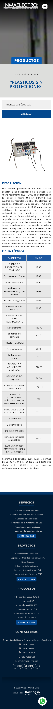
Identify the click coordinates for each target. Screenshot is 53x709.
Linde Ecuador (27, 562)
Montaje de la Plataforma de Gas (27, 522)
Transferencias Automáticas (27, 527)
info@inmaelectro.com (28, 661)
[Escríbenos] (42, 701)
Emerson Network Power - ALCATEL (28, 574)
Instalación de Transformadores (28, 531)
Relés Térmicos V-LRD (27, 617)
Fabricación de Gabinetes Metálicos (27, 514)
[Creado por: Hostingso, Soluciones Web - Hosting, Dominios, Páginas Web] (26, 692)
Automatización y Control (28, 510)
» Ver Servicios (26, 536)
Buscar (27, 114)
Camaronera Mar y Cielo (27, 553)
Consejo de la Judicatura (27, 566)
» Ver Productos (26, 622)
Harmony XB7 (28, 601)
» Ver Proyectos (26, 579)
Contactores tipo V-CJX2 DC (27, 613)
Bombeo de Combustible (27, 518)
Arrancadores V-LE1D (28, 609)
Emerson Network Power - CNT (27, 570)
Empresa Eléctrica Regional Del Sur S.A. (28, 558)
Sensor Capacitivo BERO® (27, 597)
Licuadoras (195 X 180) (27, 605)
